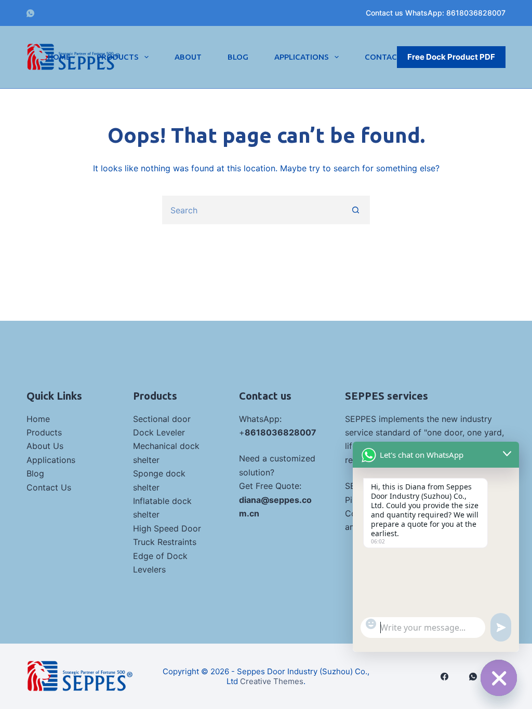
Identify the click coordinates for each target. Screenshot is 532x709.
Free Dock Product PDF (451, 57)
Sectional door (162, 419)
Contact (383, 56)
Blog (238, 56)
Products (118, 56)
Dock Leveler (159, 432)
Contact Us (48, 487)
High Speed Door (167, 528)
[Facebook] (444, 676)
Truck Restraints (164, 542)
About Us (44, 446)
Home (59, 56)
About (188, 56)
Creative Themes (271, 681)
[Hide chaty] (499, 678)
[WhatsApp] (30, 13)
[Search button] (355, 210)
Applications (301, 56)
